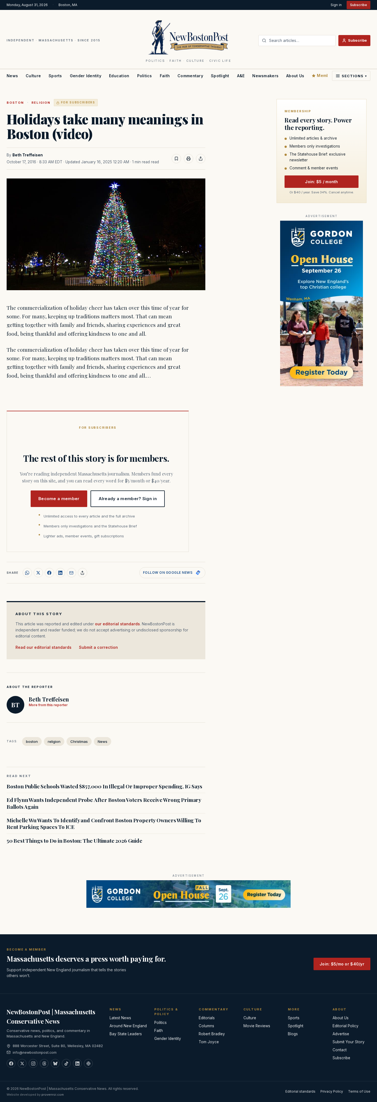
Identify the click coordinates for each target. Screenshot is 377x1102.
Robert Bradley (212, 1034)
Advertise (341, 1034)
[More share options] (82, 572)
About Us (295, 75)
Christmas (79, 741)
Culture (33, 75)
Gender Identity (85, 75)
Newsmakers (265, 75)
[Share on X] (38, 572)
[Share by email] (71, 572)
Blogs (293, 1034)
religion (41, 103)
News (12, 75)
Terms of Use (359, 1091)
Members (326, 75)
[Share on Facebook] (49, 572)
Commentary (190, 75)
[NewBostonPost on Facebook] (11, 1063)
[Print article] (188, 158)
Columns (206, 1026)
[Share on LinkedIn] (60, 572)
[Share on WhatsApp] (27, 572)
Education (119, 75)
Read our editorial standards (43, 647)
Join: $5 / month (321, 181)
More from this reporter (48, 705)
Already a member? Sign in (128, 498)
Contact (340, 1050)
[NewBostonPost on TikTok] (66, 1063)
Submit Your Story (349, 1042)
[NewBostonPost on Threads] (44, 1063)
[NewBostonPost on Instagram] (33, 1063)
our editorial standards (117, 623)
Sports (55, 75)
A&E (241, 75)
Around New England (128, 1026)
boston (15, 103)
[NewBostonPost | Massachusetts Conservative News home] (189, 37)
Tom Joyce (209, 1042)
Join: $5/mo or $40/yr (342, 964)
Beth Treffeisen (27, 155)
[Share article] (200, 158)
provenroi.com (52, 1094)
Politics (144, 75)
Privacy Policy (331, 1091)
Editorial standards (300, 1091)
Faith (165, 75)
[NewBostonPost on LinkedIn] (77, 1063)
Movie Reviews (256, 1026)
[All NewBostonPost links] (88, 1063)
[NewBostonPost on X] (22, 1063)
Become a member (58, 498)
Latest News (120, 1018)
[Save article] (176, 158)
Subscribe (358, 5)
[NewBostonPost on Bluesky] (55, 1063)
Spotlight (220, 75)
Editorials (207, 1018)
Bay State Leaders (126, 1034)
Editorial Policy (346, 1026)
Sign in (336, 5)
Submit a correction (98, 647)
